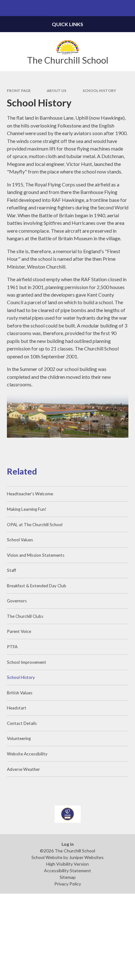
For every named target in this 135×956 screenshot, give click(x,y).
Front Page (19, 90)
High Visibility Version (67, 864)
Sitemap (68, 877)
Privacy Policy (67, 883)
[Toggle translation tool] (111, 8)
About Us (56, 90)
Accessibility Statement (67, 870)
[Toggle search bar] (127, 8)
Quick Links (67, 24)
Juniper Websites (86, 857)
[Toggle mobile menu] (8, 8)
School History (99, 90)
